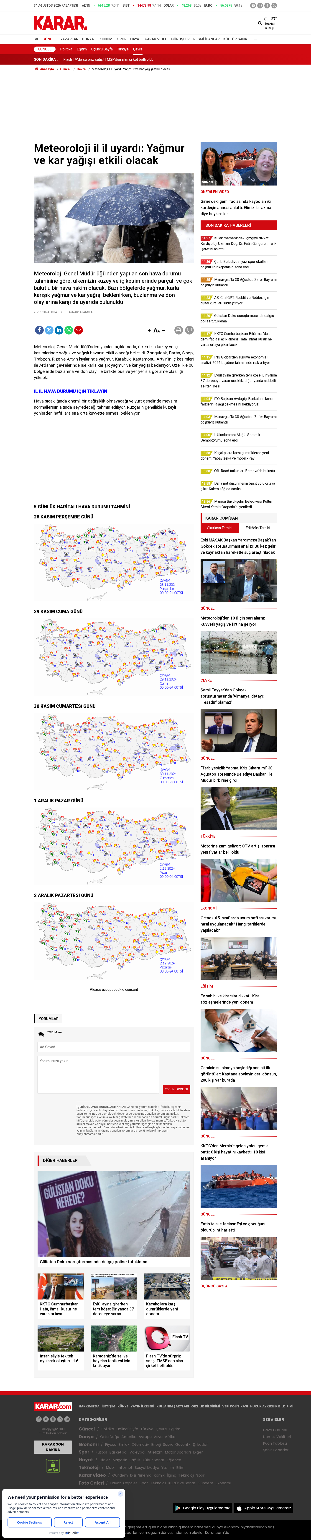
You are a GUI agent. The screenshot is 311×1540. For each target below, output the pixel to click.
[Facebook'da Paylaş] (39, 330)
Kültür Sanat (236, 39)
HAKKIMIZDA (89, 1406)
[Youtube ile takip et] (253, 5)
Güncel (50, 39)
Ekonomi (105, 39)
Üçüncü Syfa (127, 1429)
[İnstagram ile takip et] (260, 5)
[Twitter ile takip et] (274, 5)
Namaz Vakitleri (277, 1436)
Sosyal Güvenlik (177, 1444)
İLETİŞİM (108, 1406)
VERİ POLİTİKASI (235, 1406)
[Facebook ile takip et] (267, 5)
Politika (66, 49)
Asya (158, 1436)
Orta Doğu (109, 1436)
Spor (122, 39)
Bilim (180, 1467)
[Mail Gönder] (78, 330)
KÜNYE (122, 1406)
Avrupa (145, 1436)
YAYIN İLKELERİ (142, 1406)
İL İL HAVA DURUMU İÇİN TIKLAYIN (70, 391)
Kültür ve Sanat (181, 1483)
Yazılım (167, 1467)
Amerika (128, 1436)
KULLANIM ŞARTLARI (172, 1406)
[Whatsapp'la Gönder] (68, 330)
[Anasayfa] (37, 39)
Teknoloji (89, 1467)
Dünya (88, 39)
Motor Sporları (178, 1452)
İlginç (171, 1475)
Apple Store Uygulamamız (267, 1508)
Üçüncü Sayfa (102, 49)
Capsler (130, 1483)
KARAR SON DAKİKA (53, 1447)
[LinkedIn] (59, 330)
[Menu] (254, 39)
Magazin (119, 1460)
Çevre (138, 49)
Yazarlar (69, 39)
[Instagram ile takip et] (67, 1419)
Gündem (120, 1475)
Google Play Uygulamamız (206, 1508)
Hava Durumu (275, 1430)
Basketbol (118, 1452)
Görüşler (180, 39)
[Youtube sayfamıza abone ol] (53, 1419)
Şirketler (200, 1444)
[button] (149, 330)
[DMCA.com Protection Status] (53, 1465)
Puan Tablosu (275, 1443)
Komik (159, 1475)
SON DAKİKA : (46, 59)
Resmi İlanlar (206, 39)
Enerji (156, 1444)
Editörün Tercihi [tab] (258, 528)
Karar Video (156, 39)
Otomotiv (140, 1444)
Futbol (101, 1452)
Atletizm (155, 1452)
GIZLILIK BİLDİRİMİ (205, 1406)
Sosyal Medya (147, 1467)
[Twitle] (49, 330)
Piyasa (110, 1444)
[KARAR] (60, 22)
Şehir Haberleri (276, 1450)
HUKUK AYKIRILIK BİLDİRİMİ (271, 1406)
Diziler (104, 1460)
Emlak (124, 1444)
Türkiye (123, 49)
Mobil (110, 1467)
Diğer (198, 1452)
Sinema (144, 1475)
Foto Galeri (91, 1483)
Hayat (135, 39)
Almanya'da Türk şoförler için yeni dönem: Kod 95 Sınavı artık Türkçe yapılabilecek (127, 59)
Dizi (133, 1475)
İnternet (125, 1467)
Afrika (170, 1436)
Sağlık (135, 1460)
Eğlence (174, 1460)
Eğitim (82, 49)
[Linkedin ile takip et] (60, 1419)
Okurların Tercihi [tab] (219, 528)
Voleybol (137, 1452)
